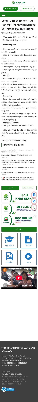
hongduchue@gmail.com (14, 361)
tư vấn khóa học (11, 8)
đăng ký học (28, 8)
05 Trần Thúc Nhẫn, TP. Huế (16, 356)
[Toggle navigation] (4, 14)
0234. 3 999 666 (9, 358)
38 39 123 (19, 358)
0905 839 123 (11, 363)
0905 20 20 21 (22, 363)
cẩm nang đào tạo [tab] (27, 188)
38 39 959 (27, 358)
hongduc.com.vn (13, 365)
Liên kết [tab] (10, 188)
